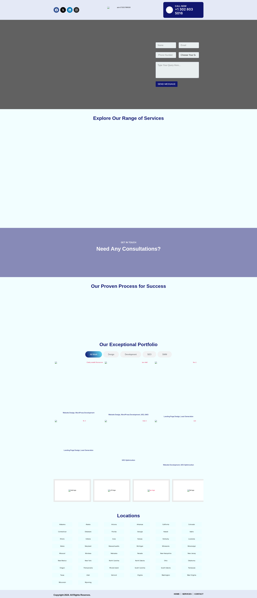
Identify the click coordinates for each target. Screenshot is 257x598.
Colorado (191, 524)
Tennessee (191, 568)
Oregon (62, 568)
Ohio (165, 561)
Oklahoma (191, 561)
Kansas (139, 539)
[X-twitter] (63, 10)
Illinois (62, 539)
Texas (62, 575)
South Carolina (140, 568)
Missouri (62, 553)
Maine (62, 546)
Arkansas (140, 524)
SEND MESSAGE (166, 84)
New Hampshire (165, 553)
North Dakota (140, 561)
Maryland (88, 546)
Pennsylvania (88, 568)
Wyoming (88, 582)
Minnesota (165, 546)
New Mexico (62, 561)
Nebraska (114, 553)
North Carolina (114, 561)
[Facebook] (56, 10)
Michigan (140, 546)
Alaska (88, 524)
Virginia (140, 575)
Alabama (62, 524)
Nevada (140, 553)
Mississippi (192, 546)
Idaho (192, 532)
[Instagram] (76, 10)
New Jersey (192, 553)
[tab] (93, 354)
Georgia (140, 532)
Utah (88, 575)
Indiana (88, 539)
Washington (166, 575)
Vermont (114, 575)
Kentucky (166, 539)
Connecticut (62, 532)
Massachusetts (114, 546)
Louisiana (191, 539)
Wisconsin (62, 582)
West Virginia (191, 575)
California (165, 524)
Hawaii (165, 532)
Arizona (114, 524)
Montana (88, 553)
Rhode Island (114, 568)
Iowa (114, 539)
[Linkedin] (70, 10)
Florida (114, 532)
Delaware (88, 532)
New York (88, 561)
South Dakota (166, 568)
